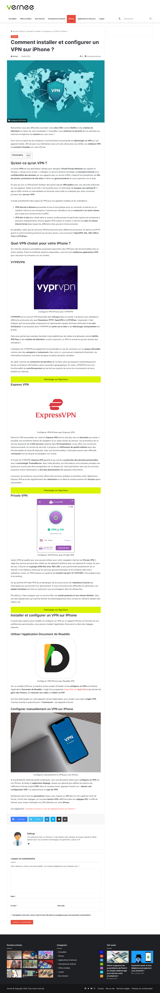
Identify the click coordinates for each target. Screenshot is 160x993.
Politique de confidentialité (142, 989)
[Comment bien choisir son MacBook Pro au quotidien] (14, 955)
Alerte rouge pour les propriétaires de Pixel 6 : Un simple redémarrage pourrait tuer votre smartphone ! (117, 970)
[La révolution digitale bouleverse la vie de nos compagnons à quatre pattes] (30, 964)
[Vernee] (20, 7)
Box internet (40, 19)
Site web (61, 906)
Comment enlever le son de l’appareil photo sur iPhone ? (51, 809)
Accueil (15, 31)
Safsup (15, 56)
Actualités (12, 19)
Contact (101, 989)
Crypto (101, 19)
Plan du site (110, 989)
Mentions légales (123, 989)
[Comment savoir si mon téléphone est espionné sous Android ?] (142, 957)
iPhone (71, 19)
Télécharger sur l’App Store (56, 379)
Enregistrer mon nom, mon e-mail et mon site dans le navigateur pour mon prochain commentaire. (52, 915)
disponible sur (76, 689)
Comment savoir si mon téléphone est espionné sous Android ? (141, 968)
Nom (13, 896)
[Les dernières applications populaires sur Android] (14, 964)
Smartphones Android (56, 19)
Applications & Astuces (87, 19)
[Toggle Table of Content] (27, 155)
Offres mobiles (26, 19)
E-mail (14, 906)
